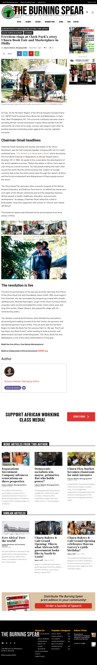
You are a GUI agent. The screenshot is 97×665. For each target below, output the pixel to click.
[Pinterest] (31, 53)
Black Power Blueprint (12, 32)
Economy (28, 32)
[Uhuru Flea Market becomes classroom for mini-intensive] (81, 459)
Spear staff (39, 560)
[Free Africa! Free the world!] (16, 528)
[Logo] (12, 634)
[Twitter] (87, 12)
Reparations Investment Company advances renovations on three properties (15, 475)
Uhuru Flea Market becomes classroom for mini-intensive (80, 472)
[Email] (24, 388)
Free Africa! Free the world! (13, 539)
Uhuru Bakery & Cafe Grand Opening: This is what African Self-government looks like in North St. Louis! (47, 547)
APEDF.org (43, 351)
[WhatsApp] (36, 53)
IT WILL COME (79, 643)
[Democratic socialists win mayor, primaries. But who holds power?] (48, 459)
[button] (92, 12)
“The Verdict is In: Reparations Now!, (32, 153)
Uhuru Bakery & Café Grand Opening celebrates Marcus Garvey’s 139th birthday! (81, 544)
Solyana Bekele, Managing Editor (15, 48)
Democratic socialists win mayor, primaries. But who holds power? (47, 475)
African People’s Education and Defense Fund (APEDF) (25, 28)
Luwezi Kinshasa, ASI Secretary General (13, 545)
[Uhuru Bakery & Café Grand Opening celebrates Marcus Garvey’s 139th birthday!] (81, 528)
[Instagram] (82, 12)
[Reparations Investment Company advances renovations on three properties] (16, 459)
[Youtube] (73, 12)
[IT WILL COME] (93, 644)
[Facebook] (77, 12)
